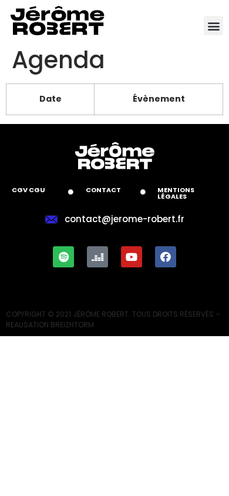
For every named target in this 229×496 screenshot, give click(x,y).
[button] (213, 25)
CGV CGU (28, 190)
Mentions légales (175, 193)
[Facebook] (165, 256)
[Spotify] (63, 256)
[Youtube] (131, 256)
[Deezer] (97, 256)
